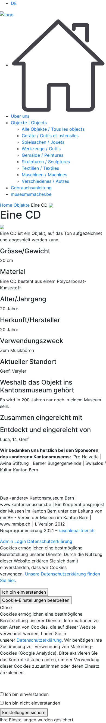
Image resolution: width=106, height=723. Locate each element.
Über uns (20, 116)
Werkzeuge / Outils (41, 148)
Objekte (22, 205)
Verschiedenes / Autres (45, 181)
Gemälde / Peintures (42, 155)
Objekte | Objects (29, 122)
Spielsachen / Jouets (43, 142)
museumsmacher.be (31, 194)
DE (14, 3)
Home (6, 205)
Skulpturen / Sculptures (46, 161)
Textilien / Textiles (40, 168)
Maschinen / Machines (44, 174)
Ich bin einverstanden (24, 592)
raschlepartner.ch (76, 530)
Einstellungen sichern (23, 712)
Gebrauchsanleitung (31, 187)
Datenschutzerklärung (49, 541)
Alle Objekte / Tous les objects (53, 129)
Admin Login (13, 541)
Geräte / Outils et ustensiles (50, 135)
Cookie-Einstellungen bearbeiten (35, 600)
